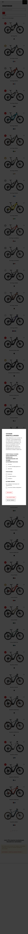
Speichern (9, 492)
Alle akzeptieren (11, 497)
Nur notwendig (11, 500)
